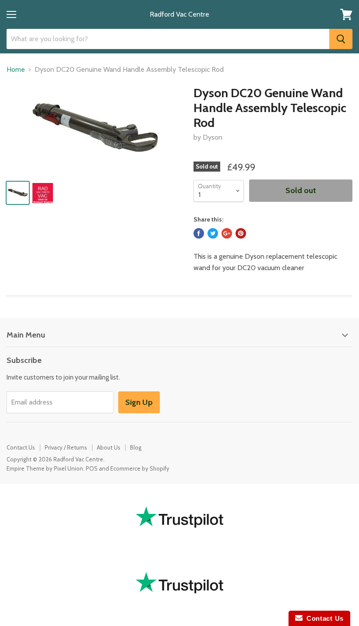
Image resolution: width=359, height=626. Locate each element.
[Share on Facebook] (199, 233)
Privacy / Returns (66, 447)
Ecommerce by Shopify (139, 468)
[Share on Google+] (227, 233)
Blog (135, 447)
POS (92, 468)
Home (16, 70)
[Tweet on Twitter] (213, 233)
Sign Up (139, 402)
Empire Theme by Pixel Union (45, 468)
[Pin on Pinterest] (241, 233)
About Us (108, 447)
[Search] (340, 39)
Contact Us (21, 447)
